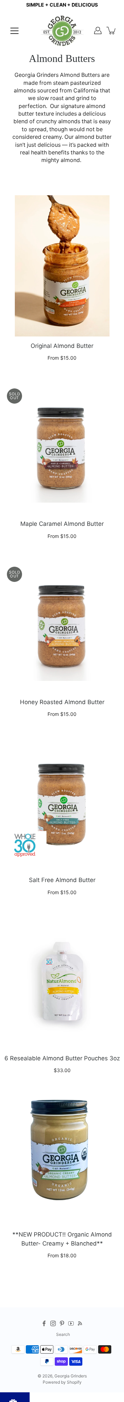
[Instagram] (53, 1323)
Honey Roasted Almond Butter (62, 702)
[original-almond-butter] (62, 265)
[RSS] (80, 1323)
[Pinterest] (62, 1323)
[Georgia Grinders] (62, 30)
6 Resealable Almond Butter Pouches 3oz (62, 1058)
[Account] (97, 30)
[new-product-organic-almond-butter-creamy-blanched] (62, 1154)
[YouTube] (71, 1323)
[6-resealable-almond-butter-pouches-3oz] (62, 978)
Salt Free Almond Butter (62, 880)
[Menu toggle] (14, 31)
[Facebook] (44, 1323)
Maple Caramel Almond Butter (62, 523)
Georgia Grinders (70, 1375)
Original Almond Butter (62, 345)
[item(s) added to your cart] (111, 30)
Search (63, 1334)
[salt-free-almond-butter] (62, 800)
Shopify (74, 1382)
